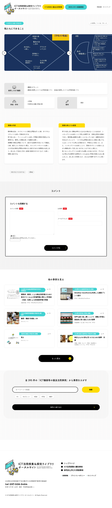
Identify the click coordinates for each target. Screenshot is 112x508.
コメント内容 (16, 208)
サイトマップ (106, 7)
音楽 (36, 396)
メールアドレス (65, 218)
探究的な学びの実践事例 (73, 470)
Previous (4, 53)
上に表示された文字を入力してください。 (23, 238)
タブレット (27, 396)
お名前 (62, 208)
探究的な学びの (76, 7)
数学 (51, 396)
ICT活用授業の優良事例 (73, 467)
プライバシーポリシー (78, 475)
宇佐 (43, 396)
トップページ (69, 463)
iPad (31, 172)
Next (69, 53)
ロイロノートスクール (18, 172)
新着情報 (65, 475)
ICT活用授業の (53, 7)
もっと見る (56, 358)
